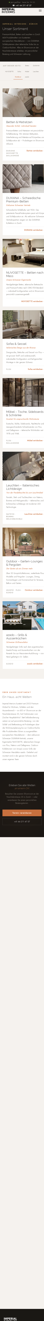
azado (27, 77)
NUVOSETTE (9, 71)
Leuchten (36, 71)
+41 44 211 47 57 (22, 821)
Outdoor (18, 77)
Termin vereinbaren (22, 813)
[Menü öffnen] (40, 10)
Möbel (27, 71)
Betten (27, 66)
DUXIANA (36, 66)
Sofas (19, 71)
